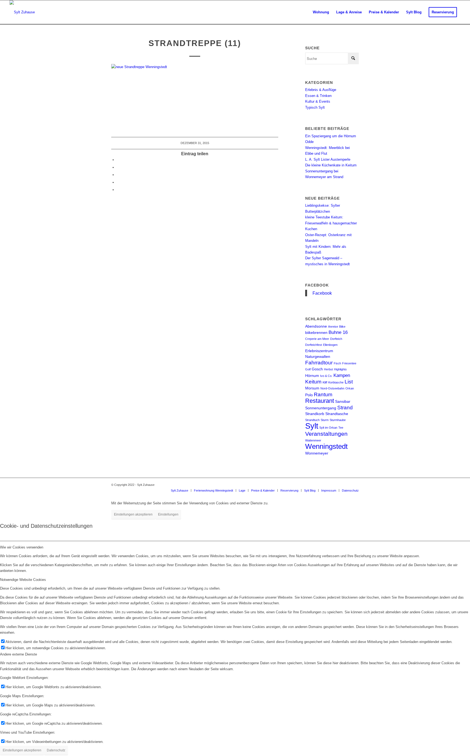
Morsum (312, 388)
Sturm (325, 420)
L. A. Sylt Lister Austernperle (327, 159)
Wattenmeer (313, 440)
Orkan (349, 388)
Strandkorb (314, 413)
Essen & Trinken (318, 96)
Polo (309, 395)
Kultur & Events (317, 101)
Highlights (340, 369)
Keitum (313, 382)
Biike (342, 326)
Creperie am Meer (317, 338)
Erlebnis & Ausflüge (320, 90)
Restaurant (319, 400)
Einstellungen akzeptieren (133, 514)
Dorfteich (336, 338)
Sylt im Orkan (328, 427)
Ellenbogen (330, 344)
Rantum (323, 394)
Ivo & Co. (326, 375)
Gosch (317, 369)
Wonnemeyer (316, 453)
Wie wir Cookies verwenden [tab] (21, 547)
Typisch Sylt (315, 107)
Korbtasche (336, 382)
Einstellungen (168, 514)
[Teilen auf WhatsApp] (118, 175)
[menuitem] (321, 12)
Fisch (337, 363)
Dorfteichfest (313, 344)
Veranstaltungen (326, 434)
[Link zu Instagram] (338, 485)
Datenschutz (56, 750)
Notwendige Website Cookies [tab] (23, 580)
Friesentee (349, 363)
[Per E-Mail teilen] (118, 190)
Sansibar (342, 401)
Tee (340, 427)
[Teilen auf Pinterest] (118, 182)
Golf (308, 369)
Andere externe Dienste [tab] (18, 654)
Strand (345, 407)
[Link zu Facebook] (346, 485)
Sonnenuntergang (320, 408)
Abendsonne (316, 326)
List (349, 382)
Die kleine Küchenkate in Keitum (331, 165)
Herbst (328, 369)
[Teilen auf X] (118, 167)
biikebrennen (316, 332)
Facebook (317, 285)
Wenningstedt (326, 446)
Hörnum (312, 375)
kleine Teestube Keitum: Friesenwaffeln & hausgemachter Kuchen (331, 223)
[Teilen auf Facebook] (118, 160)
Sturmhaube (338, 420)
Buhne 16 (338, 332)
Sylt (311, 425)
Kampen (341, 375)
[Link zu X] (355, 485)
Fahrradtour (319, 362)
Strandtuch (312, 420)
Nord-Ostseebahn (332, 388)
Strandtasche (336, 413)
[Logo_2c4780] (22, 12)
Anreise (333, 326)
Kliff (325, 382)
